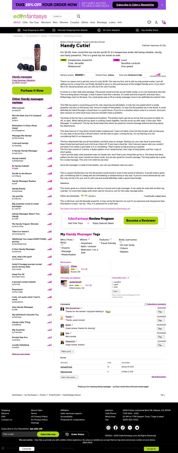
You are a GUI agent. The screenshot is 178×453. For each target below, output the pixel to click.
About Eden (36, 410)
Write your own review (21, 354)
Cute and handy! (20, 143)
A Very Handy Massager (23, 249)
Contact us (6, 420)
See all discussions (159, 377)
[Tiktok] (122, 427)
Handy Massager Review (24, 181)
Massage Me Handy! (22, 136)
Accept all (151, 449)
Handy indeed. (19, 158)
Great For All (18, 274)
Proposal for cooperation (73, 420)
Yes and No (17, 196)
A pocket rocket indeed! (24, 282)
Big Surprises (18, 330)
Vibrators (46, 22)
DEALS (16, 22)
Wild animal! (18, 108)
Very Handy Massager (22, 307)
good (116, 284)
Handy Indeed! (22, 166)
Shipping (5, 410)
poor (116, 287)
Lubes (112, 22)
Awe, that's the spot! (22, 257)
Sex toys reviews (32, 36)
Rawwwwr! (17, 289)
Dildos (84, 22)
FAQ (3, 416)
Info (120, 22)
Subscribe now (48, 434)
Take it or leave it (20, 231)
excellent (117, 282)
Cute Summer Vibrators (23, 80)
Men (55, 22)
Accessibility (66, 416)
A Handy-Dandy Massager (24, 151)
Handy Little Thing (21, 322)
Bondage (102, 22)
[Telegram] (137, 427)
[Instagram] (108, 427)
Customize (26, 449)
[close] (162, 5)
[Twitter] (130, 427)
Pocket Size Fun (20, 337)
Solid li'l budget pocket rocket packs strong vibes (27, 265)
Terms (34, 413)
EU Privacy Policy (39, 420)
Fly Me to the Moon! (22, 173)
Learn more (87, 442)
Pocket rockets (55, 36)
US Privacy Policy (39, 416)
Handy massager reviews (73, 36)
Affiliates (65, 410)
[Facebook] (115, 427)
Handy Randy (18, 189)
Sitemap (35, 423)
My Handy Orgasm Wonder (25, 224)
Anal (92, 22)
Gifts (25, 22)
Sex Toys (34, 22)
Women (64, 22)
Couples (74, 22)
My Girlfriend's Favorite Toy (25, 315)
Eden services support (71, 413)
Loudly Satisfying (20, 345)
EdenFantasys (18, 36)
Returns (5, 413)
